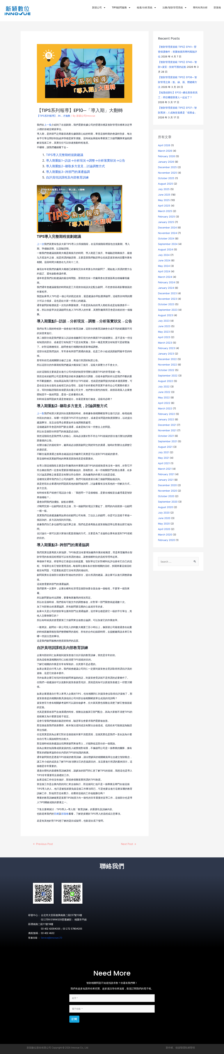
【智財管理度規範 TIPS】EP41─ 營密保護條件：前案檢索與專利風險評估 (177, 51)
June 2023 (164, 326)
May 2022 (164, 397)
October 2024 (166, 238)
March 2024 (165, 276)
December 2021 (167, 424)
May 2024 (164, 265)
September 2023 (168, 309)
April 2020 (164, 529)
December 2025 (167, 167)
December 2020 (167, 485)
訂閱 (74, 1019)
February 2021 (166, 474)
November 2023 (167, 298)
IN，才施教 (64, 115)
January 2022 (166, 419)
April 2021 (164, 463)
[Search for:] (178, 561)
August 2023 (165, 315)
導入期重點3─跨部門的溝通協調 (68, 172)
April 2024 (164, 271)
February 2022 (166, 413)
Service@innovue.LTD (51, 937)
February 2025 (166, 216)
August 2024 (165, 249)
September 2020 (168, 501)
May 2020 (164, 523)
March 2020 (165, 534)
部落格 (217, 7)
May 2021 (163, 457)
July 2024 (164, 254)
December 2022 (167, 359)
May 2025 (164, 200)
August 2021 (165, 446)
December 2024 (167, 227)
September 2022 (168, 375)
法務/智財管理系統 (172, 7)
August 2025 (165, 183)
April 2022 (164, 402)
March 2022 (165, 408)
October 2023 (166, 304)
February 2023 (166, 348)
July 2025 (164, 189)
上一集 (48, 124)
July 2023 (164, 320)
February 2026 (166, 156)
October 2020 (166, 496)
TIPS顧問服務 (119, 7)
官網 (56, 813)
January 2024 (166, 287)
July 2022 (164, 386)
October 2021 (166, 435)
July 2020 (164, 512)
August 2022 (165, 381)
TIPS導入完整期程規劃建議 (64, 155)
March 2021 (165, 468)
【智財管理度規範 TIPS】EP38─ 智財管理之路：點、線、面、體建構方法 (177, 82)
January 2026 (166, 161)
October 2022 (166, 370)
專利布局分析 (200, 7)
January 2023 (166, 353)
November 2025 (167, 172)
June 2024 (164, 260)
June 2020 (164, 518)
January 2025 (166, 222)
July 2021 (163, 452)
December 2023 (167, 293)
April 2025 (164, 205)
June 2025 (164, 194)
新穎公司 (97, 7)
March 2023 (165, 342)
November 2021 (167, 430)
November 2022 (167, 364)
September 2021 (167, 441)
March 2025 (165, 211)
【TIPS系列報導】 (47, 115)
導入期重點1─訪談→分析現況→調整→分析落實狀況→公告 (85, 160)
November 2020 (167, 490)
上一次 (40, 243)
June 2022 (164, 392)
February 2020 (166, 540)
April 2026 (164, 145)
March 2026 (165, 150)
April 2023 (164, 337)
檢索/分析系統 (144, 7)
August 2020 (165, 507)
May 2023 (164, 331)
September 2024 (168, 243)
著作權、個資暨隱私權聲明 (180, 1047)
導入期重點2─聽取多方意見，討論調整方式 (75, 166)
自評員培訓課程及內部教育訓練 (67, 177)
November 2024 (167, 233)
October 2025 (166, 178)
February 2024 (166, 282)
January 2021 (166, 479)
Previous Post (43, 844)
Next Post (128, 844)
